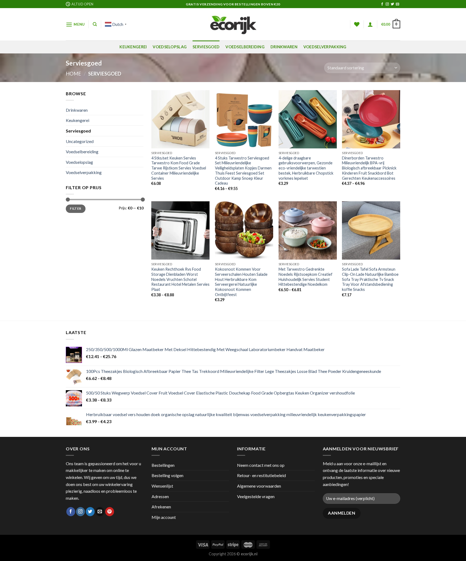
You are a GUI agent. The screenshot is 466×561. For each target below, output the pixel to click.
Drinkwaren (283, 47)
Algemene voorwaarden (259, 485)
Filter (75, 208)
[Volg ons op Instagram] (387, 4)
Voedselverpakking (325, 47)
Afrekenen (161, 506)
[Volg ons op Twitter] (392, 4)
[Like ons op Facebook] (382, 4)
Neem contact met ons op (261, 465)
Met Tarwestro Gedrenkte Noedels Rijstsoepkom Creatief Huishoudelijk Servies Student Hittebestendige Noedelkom (306, 277)
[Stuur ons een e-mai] (397, 4)
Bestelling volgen (167, 475)
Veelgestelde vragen (256, 496)
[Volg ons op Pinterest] (109, 511)
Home (73, 74)
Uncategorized (80, 141)
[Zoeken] (95, 24)
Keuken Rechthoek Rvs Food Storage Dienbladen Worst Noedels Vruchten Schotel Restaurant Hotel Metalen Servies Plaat (180, 279)
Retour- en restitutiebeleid (261, 475)
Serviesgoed (206, 47)
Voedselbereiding (245, 47)
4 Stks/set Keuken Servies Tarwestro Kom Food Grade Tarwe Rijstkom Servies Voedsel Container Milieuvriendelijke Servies (178, 168)
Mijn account (164, 517)
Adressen (160, 496)
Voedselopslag (170, 47)
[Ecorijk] (233, 24)
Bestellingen (163, 465)
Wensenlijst (162, 485)
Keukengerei (133, 47)
